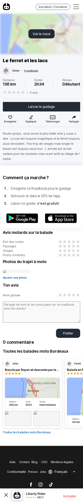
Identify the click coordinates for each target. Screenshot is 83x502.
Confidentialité (16, 471)
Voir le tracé (41, 34)
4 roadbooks (31, 71)
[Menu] (76, 7)
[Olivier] (6, 70)
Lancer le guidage (41, 107)
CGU (44, 462)
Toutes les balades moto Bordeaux (27, 432)
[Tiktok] (51, 484)
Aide (12, 462)
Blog (34, 462)
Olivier (16, 71)
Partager (74, 121)
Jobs (43, 471)
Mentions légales (62, 462)
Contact (24, 462)
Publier (68, 333)
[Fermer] (6, 495)
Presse (33, 471)
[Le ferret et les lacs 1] (17, 271)
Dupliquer (31, 121)
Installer (69, 496)
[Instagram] (40, 484)
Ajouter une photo (15, 277)
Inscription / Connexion (53, 7)
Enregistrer (10, 121)
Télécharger (53, 121)
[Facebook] (31, 484)
